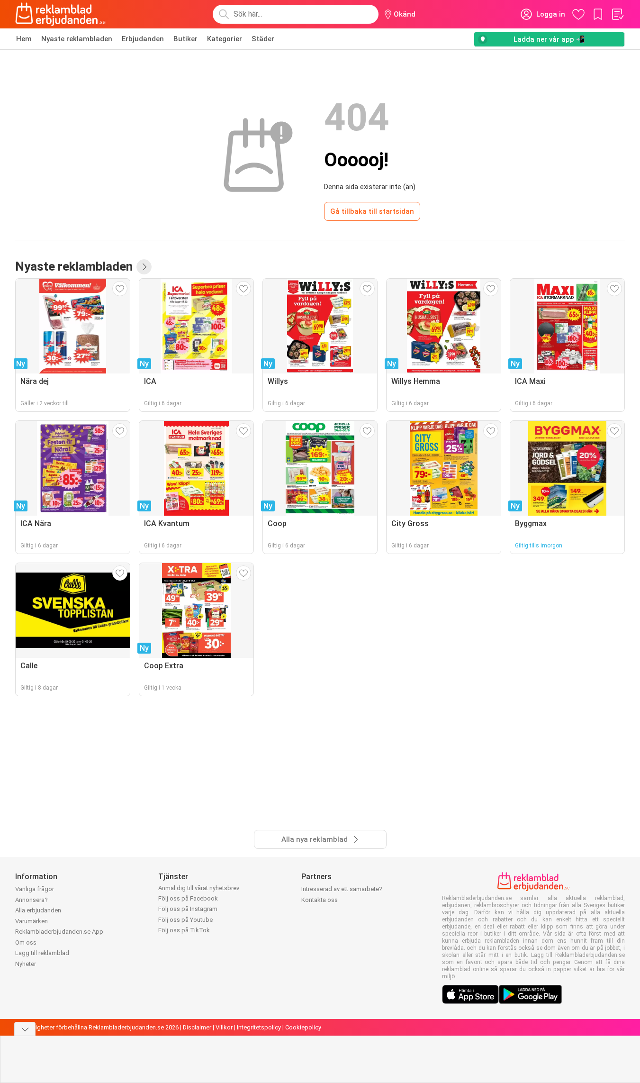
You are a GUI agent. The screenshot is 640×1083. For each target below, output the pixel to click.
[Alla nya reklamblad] (144, 266)
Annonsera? (31, 899)
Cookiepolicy (303, 1027)
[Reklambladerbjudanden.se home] (60, 14)
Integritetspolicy (259, 1027)
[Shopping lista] (617, 14)
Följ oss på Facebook (188, 898)
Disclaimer (197, 1027)
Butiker (185, 39)
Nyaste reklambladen (76, 39)
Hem (24, 39)
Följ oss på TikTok (184, 930)
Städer (263, 39)
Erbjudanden (143, 39)
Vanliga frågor (34, 888)
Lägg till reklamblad (42, 952)
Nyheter (25, 963)
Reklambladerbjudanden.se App (59, 931)
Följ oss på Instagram (187, 908)
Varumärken (31, 921)
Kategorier (224, 39)
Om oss (25, 942)
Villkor (224, 1027)
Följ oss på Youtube (185, 919)
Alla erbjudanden (38, 910)
